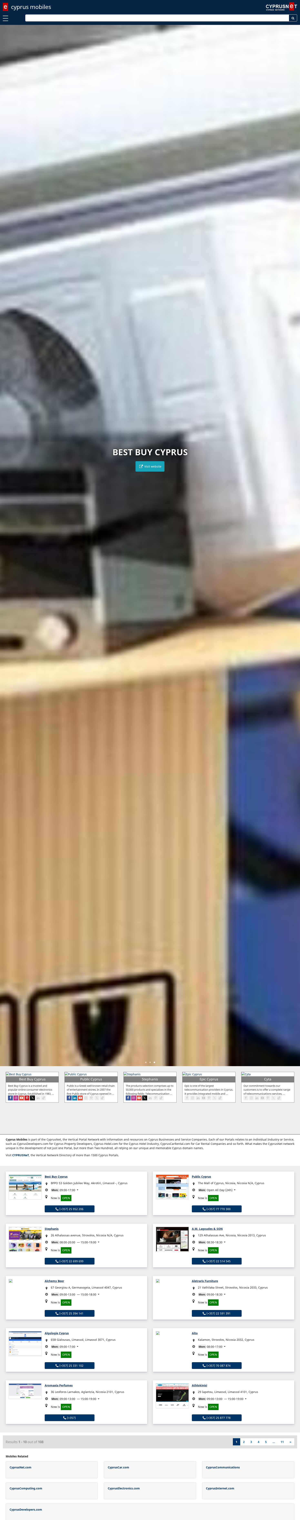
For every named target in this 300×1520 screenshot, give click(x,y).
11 (282, 1442)
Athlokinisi (199, 1385)
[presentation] (7, 548)
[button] (146, 1062)
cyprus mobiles (31, 7)
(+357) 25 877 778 (218, 1418)
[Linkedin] (38, 1098)
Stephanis (52, 1229)
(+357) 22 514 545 (218, 1261)
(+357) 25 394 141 (71, 1313)
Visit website (152, 466)
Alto (195, 1333)
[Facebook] (10, 1098)
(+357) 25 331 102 (71, 1365)
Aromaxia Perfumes (59, 1385)
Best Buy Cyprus (56, 1176)
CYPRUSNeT (20, 1155)
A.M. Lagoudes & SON (207, 1229)
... (273, 1442)
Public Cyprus (201, 1176)
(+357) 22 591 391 (218, 1313)
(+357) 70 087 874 (218, 1365)
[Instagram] (15, 1098)
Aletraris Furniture (205, 1281)
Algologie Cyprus (57, 1333)
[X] (32, 1098)
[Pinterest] (26, 1098)
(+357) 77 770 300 (218, 1209)
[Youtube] (21, 1098)
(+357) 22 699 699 (71, 1261)
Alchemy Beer (54, 1281)
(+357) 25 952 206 (71, 1209)
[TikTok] (43, 1098)
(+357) (71, 1418)
